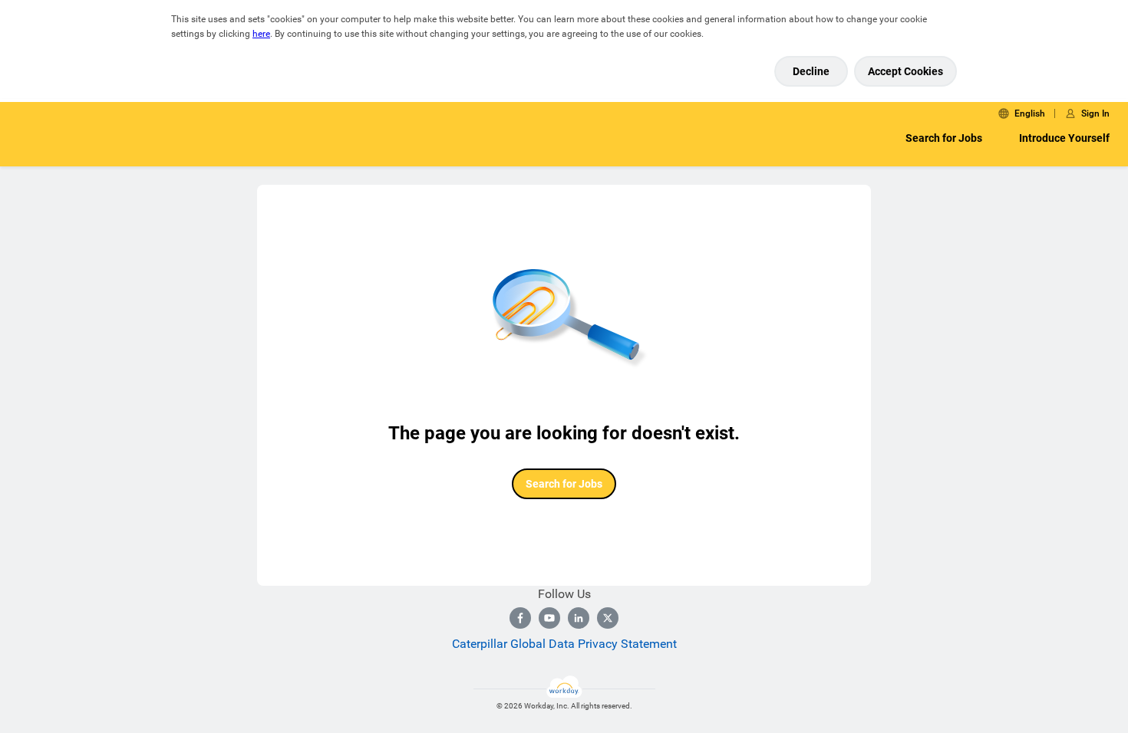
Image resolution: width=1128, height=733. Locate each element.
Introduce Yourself (1064, 138)
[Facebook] (520, 618)
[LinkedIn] (578, 618)
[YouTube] (549, 618)
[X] (607, 618)
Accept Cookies (905, 71)
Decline (811, 71)
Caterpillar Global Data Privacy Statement (564, 643)
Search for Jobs (943, 138)
